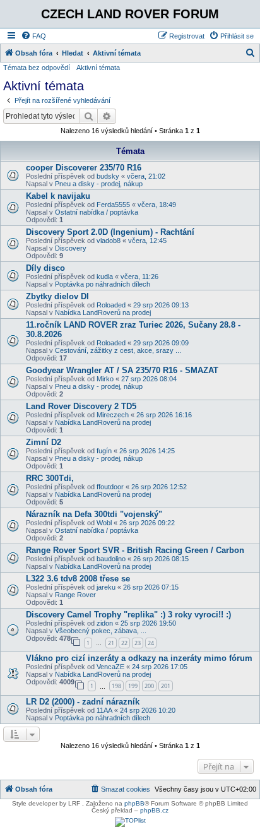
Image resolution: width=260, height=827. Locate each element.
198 (116, 686)
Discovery (70, 248)
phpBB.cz (154, 810)
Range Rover (75, 594)
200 (149, 686)
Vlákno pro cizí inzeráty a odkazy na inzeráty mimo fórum (139, 658)
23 (137, 643)
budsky (108, 176)
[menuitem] (33, 36)
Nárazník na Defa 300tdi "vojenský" (94, 514)
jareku (106, 587)
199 (133, 686)
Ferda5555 (113, 204)
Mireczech (113, 415)
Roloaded (111, 305)
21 (111, 643)
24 (151, 643)
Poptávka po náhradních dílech (102, 284)
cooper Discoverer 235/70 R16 (83, 167)
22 (124, 643)
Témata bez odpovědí (36, 67)
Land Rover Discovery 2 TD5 (81, 406)
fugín (104, 451)
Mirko (105, 379)
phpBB (134, 803)
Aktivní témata (98, 67)
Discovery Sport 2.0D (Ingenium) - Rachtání (110, 232)
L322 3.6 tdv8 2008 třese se (78, 578)
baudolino (111, 558)
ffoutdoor (110, 487)
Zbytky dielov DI (57, 296)
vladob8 (109, 240)
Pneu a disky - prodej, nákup (99, 183)
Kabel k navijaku (58, 196)
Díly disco (45, 268)
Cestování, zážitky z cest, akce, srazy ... (118, 350)
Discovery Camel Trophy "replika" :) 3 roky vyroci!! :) (128, 614)
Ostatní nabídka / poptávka (96, 212)
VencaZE (110, 666)
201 (165, 686)
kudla (105, 276)
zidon (105, 623)
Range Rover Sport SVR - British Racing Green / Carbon (135, 550)
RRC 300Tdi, (50, 478)
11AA (104, 710)
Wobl (104, 523)
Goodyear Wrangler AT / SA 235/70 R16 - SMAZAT (122, 370)
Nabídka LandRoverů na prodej (103, 312)
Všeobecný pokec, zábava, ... (100, 630)
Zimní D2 (43, 442)
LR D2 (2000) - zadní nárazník (82, 701)
